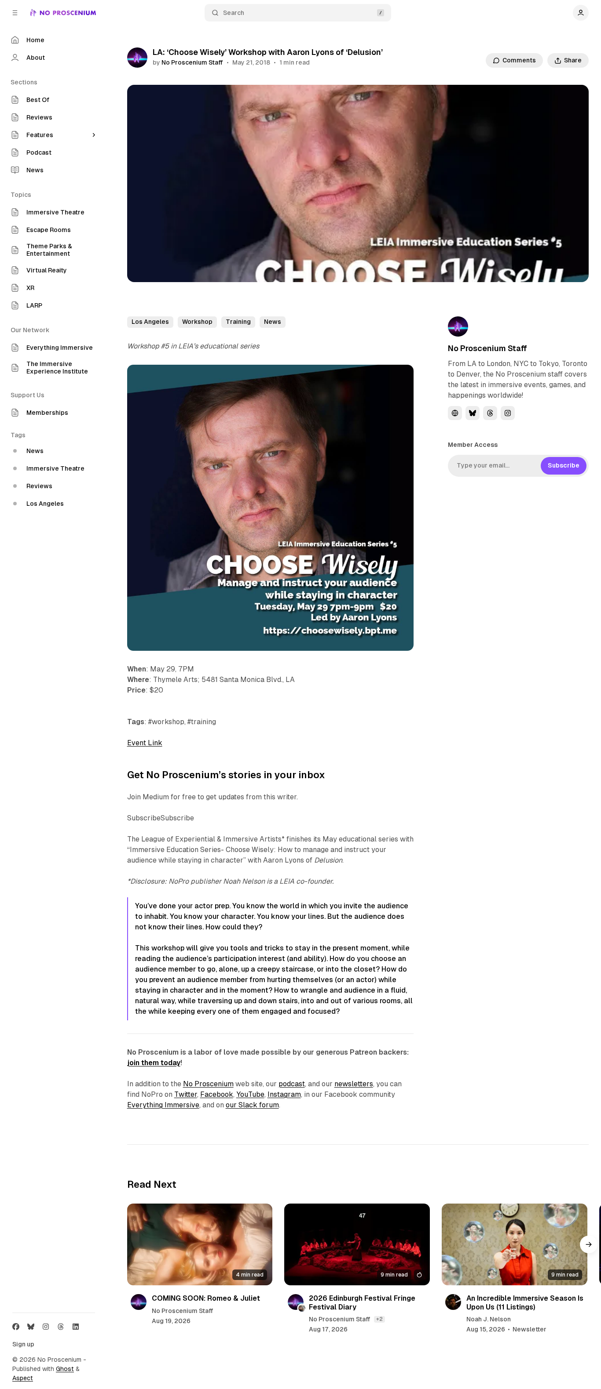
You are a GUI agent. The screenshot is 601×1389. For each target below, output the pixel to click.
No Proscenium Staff (192, 62)
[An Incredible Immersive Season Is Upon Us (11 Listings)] (514, 1244)
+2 (379, 1319)
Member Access (473, 444)
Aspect (22, 1378)
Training (238, 321)
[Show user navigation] (581, 13)
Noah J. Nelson (488, 1319)
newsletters (353, 1084)
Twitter (185, 1094)
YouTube (250, 1094)
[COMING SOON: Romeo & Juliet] (200, 1244)
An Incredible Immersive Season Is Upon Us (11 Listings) (524, 1302)
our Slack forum (252, 1105)
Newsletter (529, 1329)
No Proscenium (208, 1084)
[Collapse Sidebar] (15, 13)
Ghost (65, 1368)
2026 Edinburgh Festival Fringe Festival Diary (362, 1302)
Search (233, 12)
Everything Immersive (163, 1105)
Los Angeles (150, 321)
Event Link (144, 743)
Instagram (284, 1094)
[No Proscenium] (63, 12)
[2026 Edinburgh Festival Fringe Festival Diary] (357, 1244)
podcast (292, 1084)
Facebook (216, 1094)
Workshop (197, 321)
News (272, 321)
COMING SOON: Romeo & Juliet (206, 1298)
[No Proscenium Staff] (137, 57)
